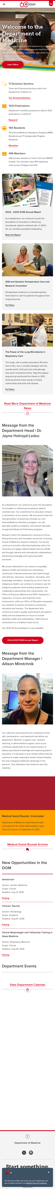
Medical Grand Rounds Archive (27, 844)
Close (48, 1174)
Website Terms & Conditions (36, 1183)
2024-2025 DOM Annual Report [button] (22, 640)
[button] (27, 207)
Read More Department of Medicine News (27, 405)
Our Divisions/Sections (19, 97)
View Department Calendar (27, 984)
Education (13, 145)
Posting (5, 898)
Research (13, 119)
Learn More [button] (12, 64)
